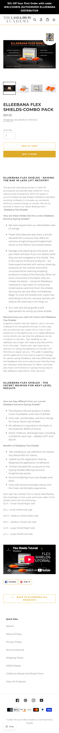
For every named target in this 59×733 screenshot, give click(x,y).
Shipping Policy (14, 657)
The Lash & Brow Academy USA (27, 720)
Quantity (7, 130)
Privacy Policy (13, 641)
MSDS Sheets (13, 665)
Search (10, 626)
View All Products (16, 681)
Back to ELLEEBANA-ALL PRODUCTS (32, 598)
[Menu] (54, 19)
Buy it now (29, 154)
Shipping (8, 119)
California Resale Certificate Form (25, 673)
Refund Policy (14, 634)
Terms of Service (15, 649)
